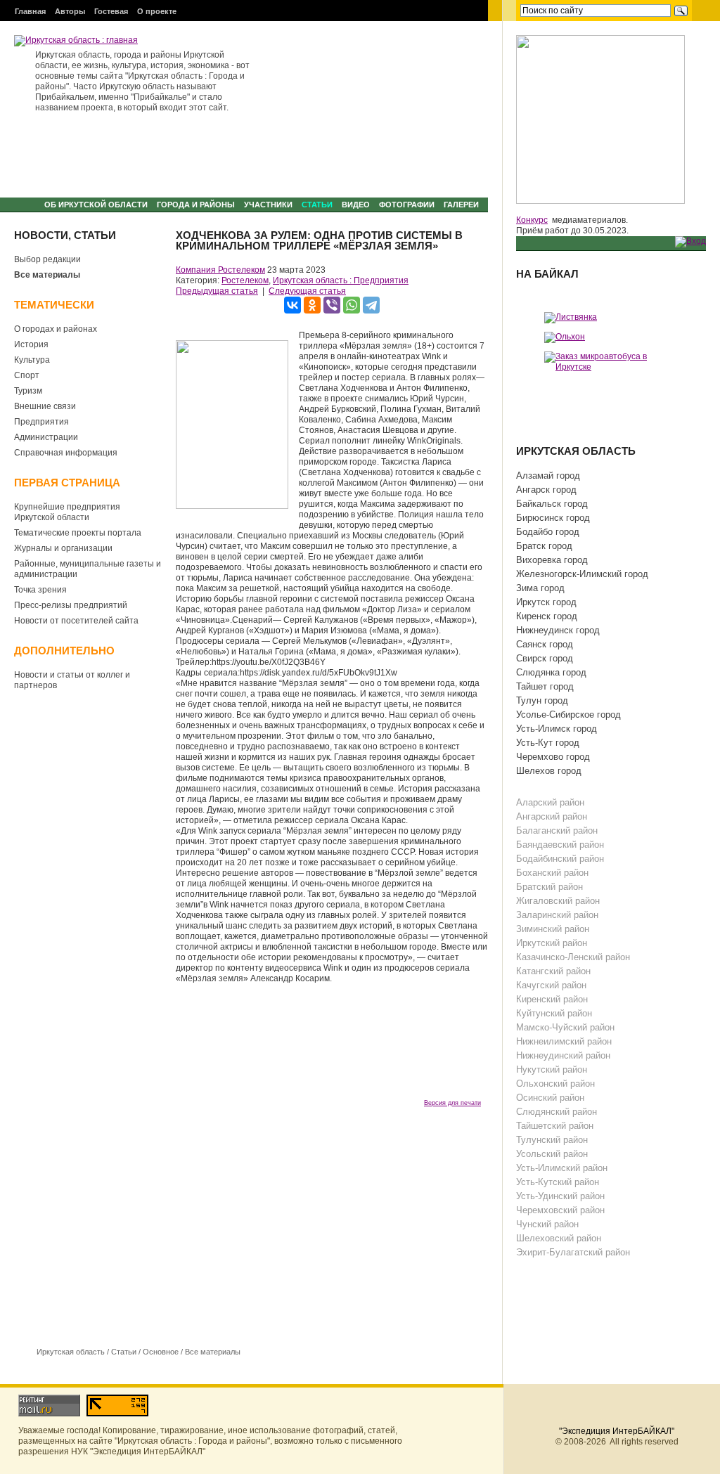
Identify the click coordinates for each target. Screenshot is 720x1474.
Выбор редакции (47, 259)
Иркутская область (71, 1351)
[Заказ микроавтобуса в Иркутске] (611, 361)
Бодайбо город (547, 531)
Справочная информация (65, 453)
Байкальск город (552, 503)
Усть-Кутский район (557, 1182)
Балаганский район (557, 830)
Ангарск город (546, 489)
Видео (356, 204)
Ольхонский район (555, 1083)
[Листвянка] (570, 317)
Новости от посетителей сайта (76, 621)
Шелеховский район (558, 1238)
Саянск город (544, 644)
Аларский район (550, 802)
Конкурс (532, 220)
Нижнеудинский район (563, 1055)
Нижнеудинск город (558, 630)
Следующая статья (307, 291)
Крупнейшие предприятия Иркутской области (67, 512)
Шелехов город (548, 770)
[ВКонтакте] (292, 305)
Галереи (461, 204)
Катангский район (553, 971)
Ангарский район (551, 816)
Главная (30, 11)
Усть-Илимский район (562, 1168)
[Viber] (331, 305)
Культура (32, 360)
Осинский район (550, 1097)
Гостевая (111, 11)
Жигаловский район (558, 901)
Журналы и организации (63, 548)
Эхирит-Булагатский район (573, 1252)
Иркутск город (546, 602)
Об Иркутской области (96, 204)
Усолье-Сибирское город (568, 714)
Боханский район (552, 872)
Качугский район (551, 985)
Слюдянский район (556, 1111)
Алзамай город (548, 475)
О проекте (156, 11)
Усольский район (552, 1154)
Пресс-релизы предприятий (70, 605)
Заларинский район (557, 915)
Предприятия (41, 422)
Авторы (70, 11)
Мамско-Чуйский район (565, 1027)
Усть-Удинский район (560, 1196)
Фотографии (407, 204)
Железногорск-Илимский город (582, 574)
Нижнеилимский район (564, 1041)
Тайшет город (545, 686)
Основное (161, 1351)
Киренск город (546, 616)
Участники (268, 204)
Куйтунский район (554, 1013)
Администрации (46, 437)
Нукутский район (551, 1069)
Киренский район (552, 999)
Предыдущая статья (217, 291)
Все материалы (47, 275)
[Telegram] (371, 305)
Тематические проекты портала (77, 533)
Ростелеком (245, 280)
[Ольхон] (564, 337)
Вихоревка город (552, 560)
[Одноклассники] (312, 305)
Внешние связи (45, 406)
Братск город (544, 546)
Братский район (549, 886)
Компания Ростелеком (220, 270)
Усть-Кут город (547, 742)
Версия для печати (452, 1102)
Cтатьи (317, 204)
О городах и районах (55, 329)
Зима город (540, 588)
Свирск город (544, 658)
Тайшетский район (554, 1125)
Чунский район (547, 1224)
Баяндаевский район (560, 844)
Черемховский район (560, 1210)
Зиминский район (552, 929)
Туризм (28, 391)
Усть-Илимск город (556, 728)
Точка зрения (40, 590)
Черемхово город (553, 756)
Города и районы (196, 204)
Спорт (26, 375)
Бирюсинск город (553, 517)
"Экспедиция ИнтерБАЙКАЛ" (616, 1431)
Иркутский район (551, 943)
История (31, 344)
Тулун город (542, 700)
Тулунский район (552, 1139)
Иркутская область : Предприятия (341, 280)
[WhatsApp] (351, 305)
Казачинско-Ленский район (573, 957)
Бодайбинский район (560, 858)
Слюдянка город (551, 672)
